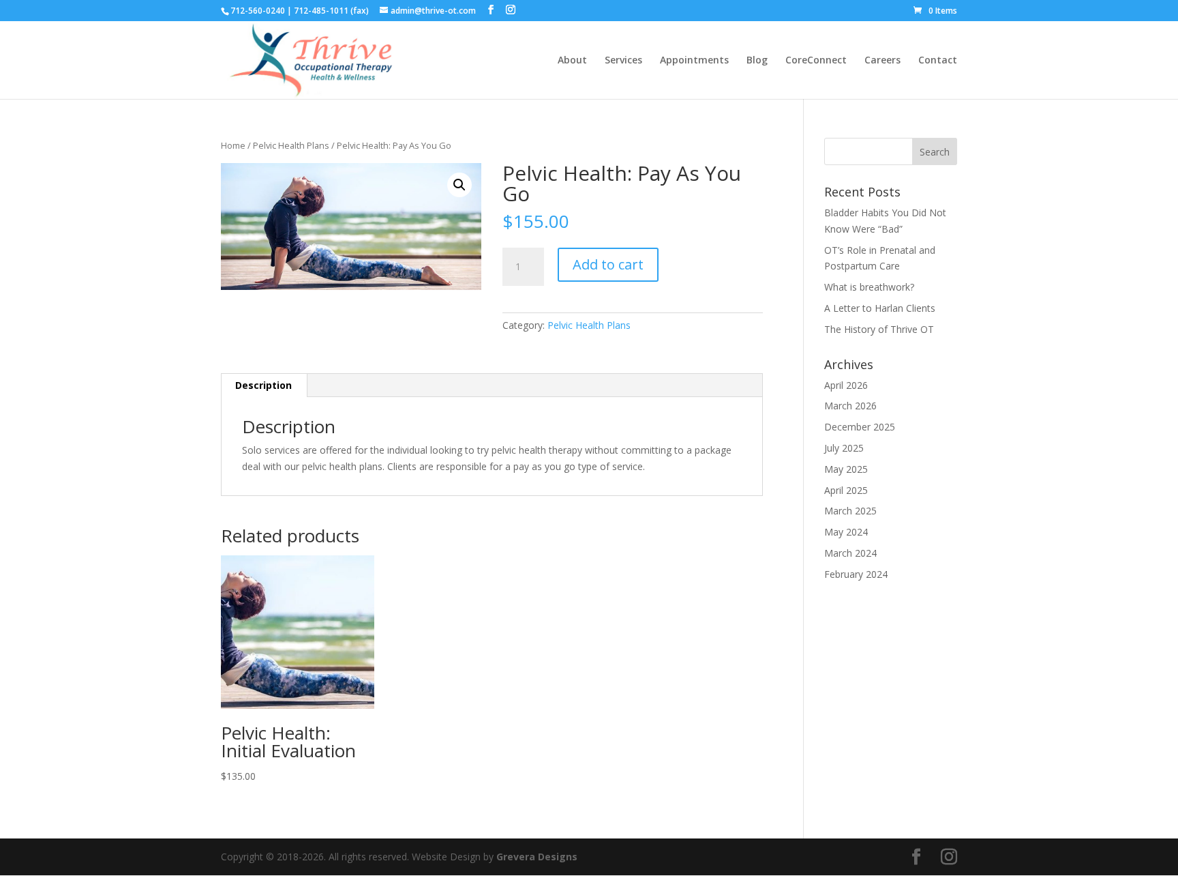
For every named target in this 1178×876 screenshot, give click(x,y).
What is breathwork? (870, 286)
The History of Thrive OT (879, 329)
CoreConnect (816, 60)
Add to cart (608, 264)
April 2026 (846, 385)
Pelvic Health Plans (291, 145)
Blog (757, 60)
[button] (459, 185)
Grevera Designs (536, 856)
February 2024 (856, 574)
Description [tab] (263, 385)
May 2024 (846, 531)
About (572, 60)
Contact (937, 60)
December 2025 (859, 426)
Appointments (694, 60)
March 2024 (850, 552)
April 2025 (846, 490)
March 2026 (850, 405)
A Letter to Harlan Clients (879, 308)
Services (623, 60)
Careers (882, 60)
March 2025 (850, 510)
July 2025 (844, 447)
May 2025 (846, 469)
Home (233, 145)
